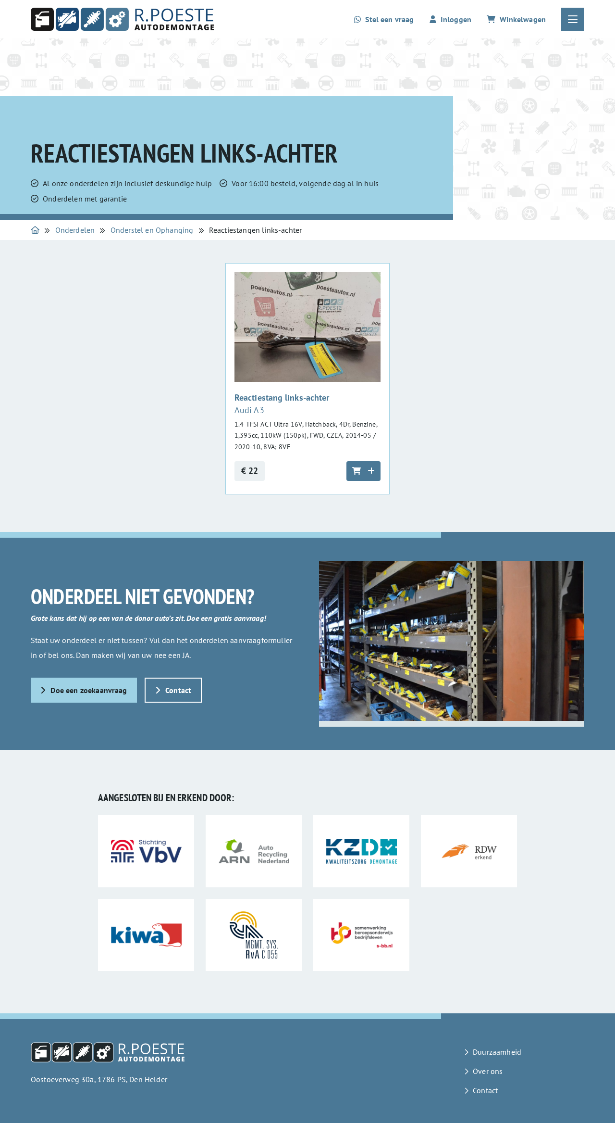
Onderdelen (75, 230)
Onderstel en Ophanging (152, 230)
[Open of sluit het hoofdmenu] (572, 19)
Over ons (488, 1071)
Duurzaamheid (497, 1052)
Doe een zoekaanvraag (88, 690)
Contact (178, 690)
